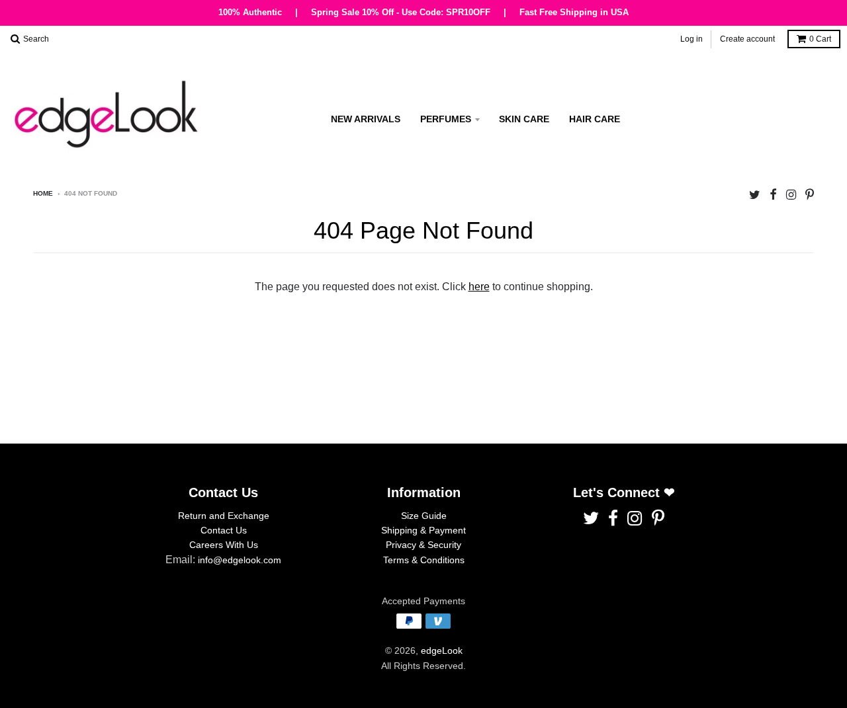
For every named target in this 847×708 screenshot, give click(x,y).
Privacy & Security (423, 544)
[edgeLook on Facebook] (773, 194)
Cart (820, 39)
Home (43, 193)
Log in (691, 38)
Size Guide (424, 515)
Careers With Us (223, 544)
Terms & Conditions (424, 560)
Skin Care (524, 119)
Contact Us (224, 530)
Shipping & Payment (423, 530)
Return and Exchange (223, 515)
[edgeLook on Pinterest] (809, 194)
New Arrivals (365, 119)
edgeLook (442, 650)
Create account (747, 38)
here (479, 286)
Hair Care (594, 119)
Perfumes (445, 119)
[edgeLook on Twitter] (754, 194)
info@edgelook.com (239, 560)
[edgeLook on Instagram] (791, 194)
